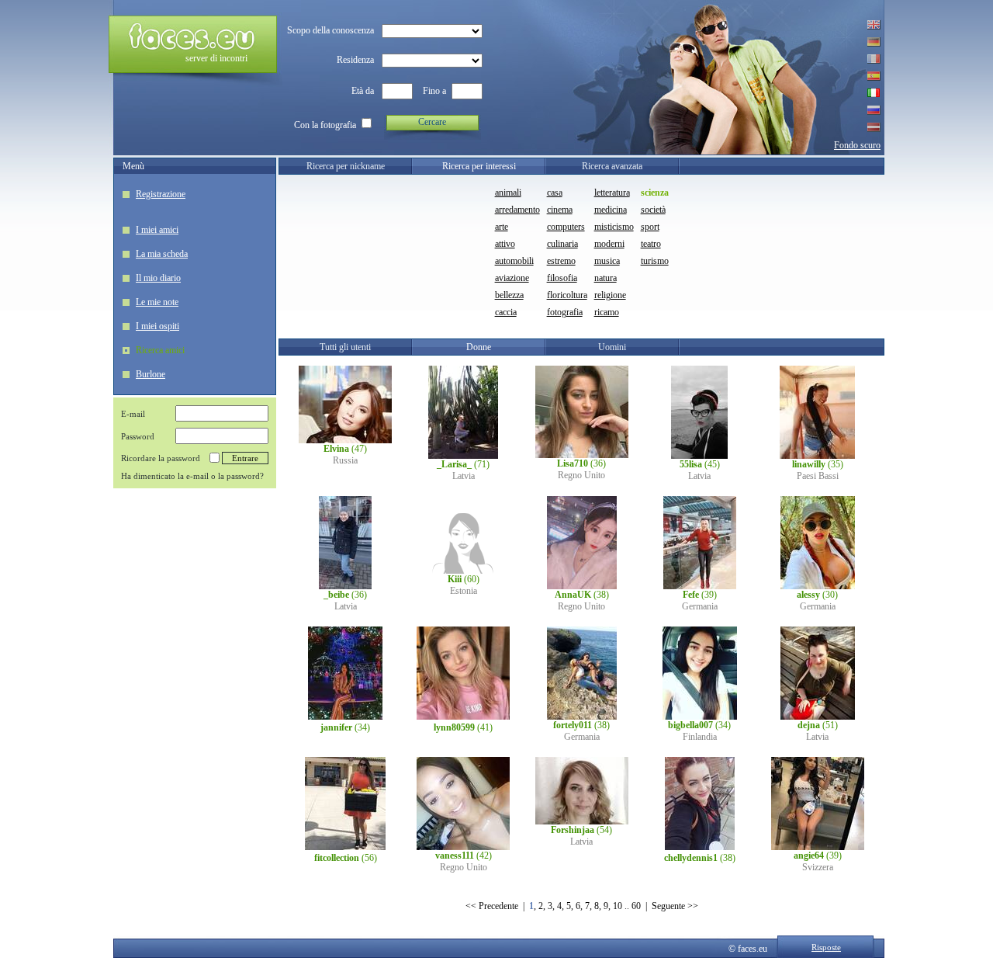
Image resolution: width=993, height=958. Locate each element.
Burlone (150, 374)
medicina (610, 209)
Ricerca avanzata (612, 166)
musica (607, 260)
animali (508, 192)
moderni (609, 243)
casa (554, 192)
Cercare (432, 121)
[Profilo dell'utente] (345, 440)
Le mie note (157, 302)
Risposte (826, 947)
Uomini (612, 347)
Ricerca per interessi (479, 166)
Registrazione (160, 194)
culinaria (562, 243)
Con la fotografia (325, 125)
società (653, 209)
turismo (655, 260)
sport (650, 226)
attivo (505, 243)
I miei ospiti (157, 326)
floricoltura (567, 295)
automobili (514, 260)
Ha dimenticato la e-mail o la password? (192, 476)
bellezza (509, 295)
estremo (561, 260)
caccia (506, 312)
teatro (651, 243)
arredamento (517, 209)
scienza (655, 192)
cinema (560, 209)
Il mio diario (158, 277)
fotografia (565, 312)
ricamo (606, 312)
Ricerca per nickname (345, 166)
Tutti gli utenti (345, 347)
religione (610, 295)
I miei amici (157, 229)
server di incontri (216, 58)
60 (636, 906)
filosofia (562, 277)
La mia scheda (162, 253)
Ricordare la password (160, 458)
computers (566, 226)
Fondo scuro (857, 145)
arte (501, 226)
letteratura (612, 192)
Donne (478, 347)
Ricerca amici (160, 350)
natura (605, 277)
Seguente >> (675, 906)
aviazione (512, 277)
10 (617, 906)
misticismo (614, 226)
